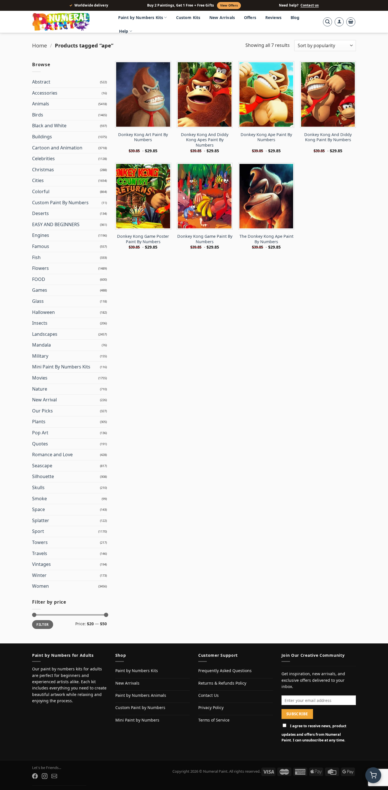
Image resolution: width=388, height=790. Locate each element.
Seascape (42, 465)
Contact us (310, 5)
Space (38, 509)
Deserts (40, 213)
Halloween (43, 312)
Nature (39, 389)
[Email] (54, 776)
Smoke (39, 498)
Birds (37, 115)
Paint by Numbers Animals (140, 695)
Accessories (44, 93)
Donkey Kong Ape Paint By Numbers (266, 137)
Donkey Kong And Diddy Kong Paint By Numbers (328, 137)
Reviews (273, 17)
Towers (40, 542)
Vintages (41, 564)
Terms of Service (214, 720)
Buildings (42, 137)
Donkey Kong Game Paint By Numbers (204, 239)
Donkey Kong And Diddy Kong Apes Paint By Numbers (204, 140)
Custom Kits (188, 17)
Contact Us (208, 695)
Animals (40, 104)
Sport (38, 531)
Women (40, 586)
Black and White (49, 125)
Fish (36, 257)
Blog (295, 17)
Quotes (40, 444)
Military (40, 356)
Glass (38, 301)
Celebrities (43, 158)
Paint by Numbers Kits (140, 17)
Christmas (43, 169)
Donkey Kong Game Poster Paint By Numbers (143, 239)
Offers (250, 17)
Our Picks (42, 411)
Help (123, 31)
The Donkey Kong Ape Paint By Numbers (266, 239)
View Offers (229, 5)
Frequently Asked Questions (225, 670)
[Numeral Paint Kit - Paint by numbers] (69, 22)
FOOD (38, 279)
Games (39, 290)
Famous (40, 246)
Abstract (41, 82)
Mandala (41, 345)
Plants (38, 421)
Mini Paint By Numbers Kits (61, 367)
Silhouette (43, 476)
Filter (42, 624)
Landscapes (44, 334)
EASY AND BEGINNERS (56, 224)
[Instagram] (44, 776)
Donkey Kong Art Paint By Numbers (143, 137)
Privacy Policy (211, 707)
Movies (39, 378)
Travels (39, 553)
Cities (38, 180)
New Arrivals (222, 17)
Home (39, 45)
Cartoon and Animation (57, 148)
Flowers (40, 268)
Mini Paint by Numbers (137, 720)
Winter (39, 575)
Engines (40, 235)
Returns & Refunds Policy (222, 683)
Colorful (40, 191)
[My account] (339, 21)
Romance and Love (52, 454)
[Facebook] (35, 776)
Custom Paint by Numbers (140, 707)
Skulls (38, 487)
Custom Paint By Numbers (60, 202)
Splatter (40, 520)
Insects (39, 323)
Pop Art (40, 433)
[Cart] (350, 21)
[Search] (327, 21)
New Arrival (44, 400)
